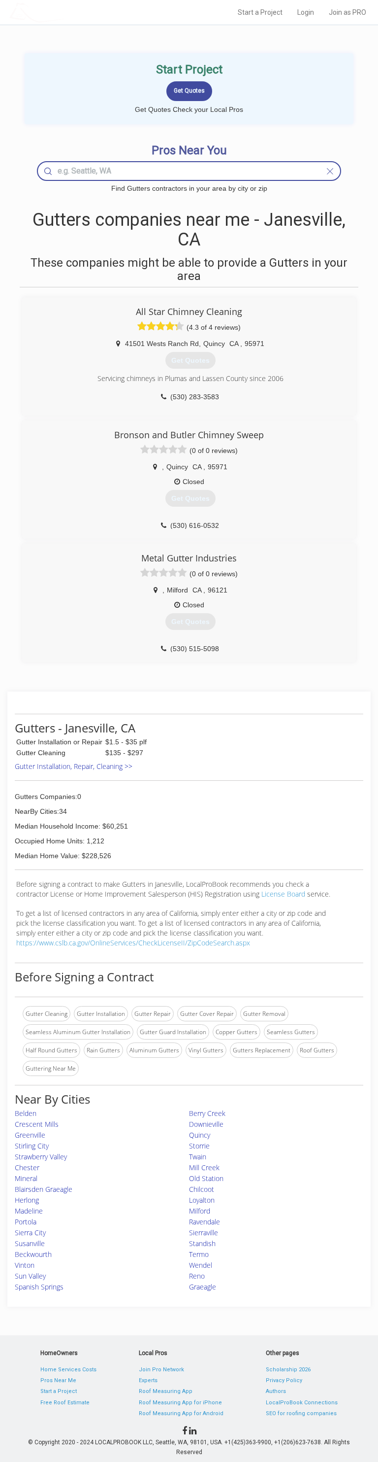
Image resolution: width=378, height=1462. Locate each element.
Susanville (30, 1243)
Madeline (29, 1211)
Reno (197, 1276)
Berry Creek (207, 1113)
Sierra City (30, 1232)
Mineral (26, 1178)
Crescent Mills (37, 1124)
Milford (199, 1211)
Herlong (27, 1200)
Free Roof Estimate (65, 1402)
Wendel (200, 1265)
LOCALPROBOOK (66, 12)
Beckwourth (33, 1254)
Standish (202, 1243)
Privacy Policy (284, 1380)
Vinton (24, 1265)
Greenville (30, 1135)
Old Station (206, 1178)
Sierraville (203, 1232)
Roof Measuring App (165, 1391)
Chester (27, 1167)
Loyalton (202, 1200)
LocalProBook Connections (302, 1402)
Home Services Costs (68, 1369)
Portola (25, 1221)
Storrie (199, 1145)
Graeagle (202, 1286)
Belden (25, 1113)
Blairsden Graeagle (43, 1189)
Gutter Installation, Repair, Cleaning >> (73, 766)
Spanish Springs (39, 1286)
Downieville (206, 1124)
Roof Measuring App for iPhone (180, 1402)
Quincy (199, 1135)
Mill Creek (204, 1167)
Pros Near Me (58, 1380)
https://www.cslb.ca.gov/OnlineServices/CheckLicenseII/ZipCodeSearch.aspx (133, 942)
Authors (276, 1391)
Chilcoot (201, 1189)
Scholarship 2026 (288, 1369)
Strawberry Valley (41, 1156)
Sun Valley (30, 1276)
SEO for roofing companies (301, 1413)
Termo (199, 1254)
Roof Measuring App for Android (181, 1413)
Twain (197, 1156)
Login (305, 12)
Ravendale (204, 1221)
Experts (148, 1380)
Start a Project (260, 12)
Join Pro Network (161, 1369)
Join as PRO (347, 12)
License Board (284, 894)
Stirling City (32, 1145)
